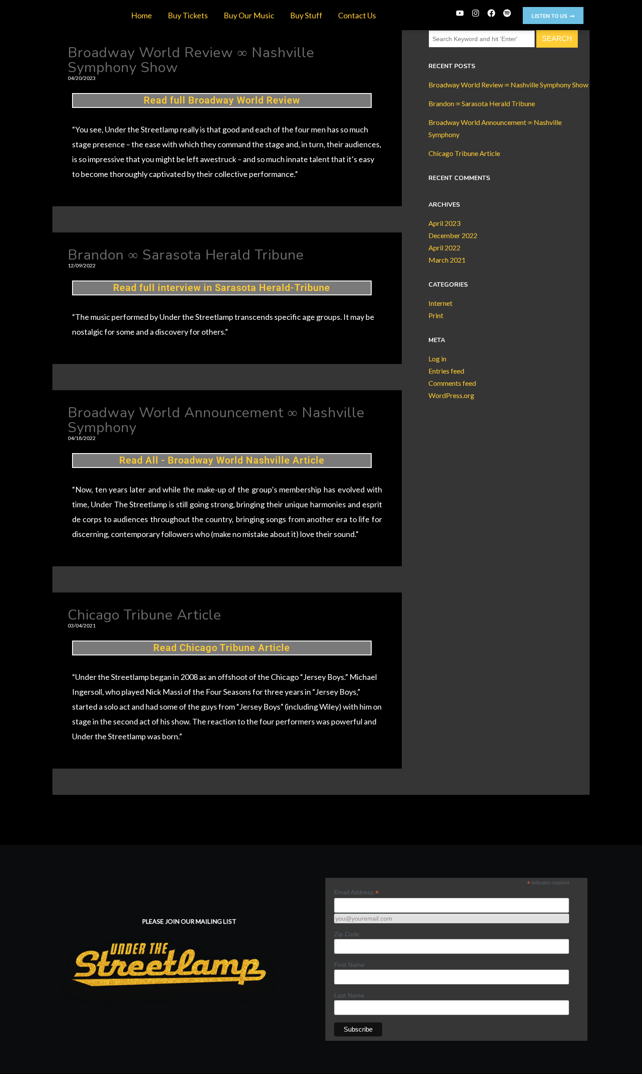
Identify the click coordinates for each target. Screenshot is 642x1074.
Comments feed (452, 383)
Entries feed (446, 371)
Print (435, 315)
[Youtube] (460, 13)
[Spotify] (507, 13)
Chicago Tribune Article (464, 153)
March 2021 (447, 260)
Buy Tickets (188, 15)
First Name (349, 964)
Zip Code (346, 934)
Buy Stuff (306, 15)
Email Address (356, 892)
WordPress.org (451, 395)
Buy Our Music (249, 15)
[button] (553, 15)
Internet (440, 303)
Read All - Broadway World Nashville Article (221, 460)
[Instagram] (475, 13)
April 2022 (444, 247)
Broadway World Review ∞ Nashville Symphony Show (508, 84)
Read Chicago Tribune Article (221, 647)
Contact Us (357, 15)
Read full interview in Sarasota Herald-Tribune (221, 287)
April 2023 (444, 223)
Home (141, 15)
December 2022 (452, 235)
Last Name (349, 995)
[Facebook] (491, 13)
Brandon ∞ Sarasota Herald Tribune (481, 103)
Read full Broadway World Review (222, 100)
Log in (437, 358)
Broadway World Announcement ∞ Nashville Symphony (495, 128)
